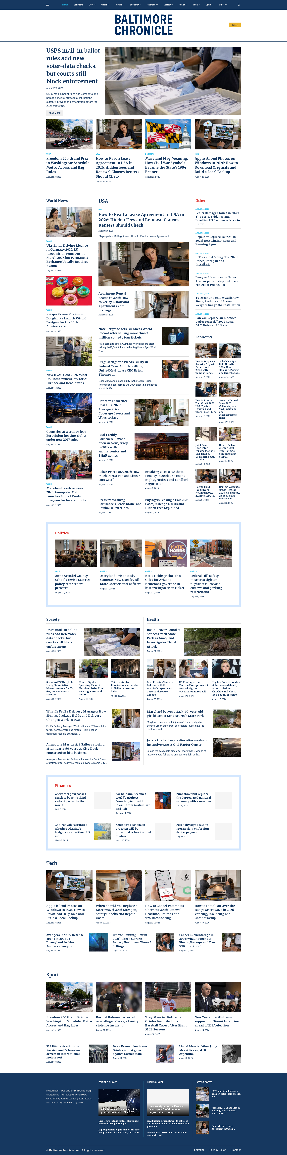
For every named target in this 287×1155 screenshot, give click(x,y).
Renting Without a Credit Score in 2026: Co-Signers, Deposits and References (229, 493)
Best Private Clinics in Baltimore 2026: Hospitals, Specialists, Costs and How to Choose (160, 688)
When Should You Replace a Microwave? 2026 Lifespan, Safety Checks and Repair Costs (116, 912)
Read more (55, 113)
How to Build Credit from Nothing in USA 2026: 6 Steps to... (205, 491)
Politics (118, 4)
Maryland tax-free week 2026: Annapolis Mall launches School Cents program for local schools (66, 494)
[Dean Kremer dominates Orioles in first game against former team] (165, 1054)
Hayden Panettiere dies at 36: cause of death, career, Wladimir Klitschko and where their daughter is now (226, 688)
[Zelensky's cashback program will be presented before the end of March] (163, 831)
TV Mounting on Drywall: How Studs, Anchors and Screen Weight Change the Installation (217, 301)
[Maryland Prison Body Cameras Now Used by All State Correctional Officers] (121, 565)
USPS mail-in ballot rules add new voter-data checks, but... (226, 1094)
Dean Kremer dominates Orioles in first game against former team (130, 1050)
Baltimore (78, 4)
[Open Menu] (47, 4)
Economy (134, 4)
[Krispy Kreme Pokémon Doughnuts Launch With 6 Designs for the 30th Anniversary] (69, 304)
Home (65, 4)
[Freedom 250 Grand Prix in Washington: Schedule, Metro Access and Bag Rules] (69, 149)
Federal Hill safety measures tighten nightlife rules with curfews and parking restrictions (206, 584)
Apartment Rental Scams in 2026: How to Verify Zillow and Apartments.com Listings (113, 302)
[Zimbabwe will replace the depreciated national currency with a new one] (223, 800)
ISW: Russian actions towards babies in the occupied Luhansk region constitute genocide (168, 1124)
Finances (151, 4)
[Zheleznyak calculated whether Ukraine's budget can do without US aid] (102, 831)
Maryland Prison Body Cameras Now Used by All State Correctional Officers (120, 580)
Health (182, 4)
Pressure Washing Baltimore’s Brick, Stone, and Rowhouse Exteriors (120, 504)
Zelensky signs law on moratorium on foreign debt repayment (192, 828)
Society (167, 4)
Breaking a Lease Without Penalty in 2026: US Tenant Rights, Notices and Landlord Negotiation (167, 477)
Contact (235, 25)
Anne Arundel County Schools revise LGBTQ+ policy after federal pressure (73, 582)
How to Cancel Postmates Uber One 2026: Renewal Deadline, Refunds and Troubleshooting (164, 912)
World (104, 4)
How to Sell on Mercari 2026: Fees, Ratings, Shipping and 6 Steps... (228, 451)
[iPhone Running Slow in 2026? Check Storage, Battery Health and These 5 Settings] (165, 942)
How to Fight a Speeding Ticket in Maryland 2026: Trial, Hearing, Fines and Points (91, 688)
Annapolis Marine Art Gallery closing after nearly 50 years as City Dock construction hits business (75, 749)
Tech (195, 4)
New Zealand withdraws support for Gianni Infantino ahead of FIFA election (217, 1021)
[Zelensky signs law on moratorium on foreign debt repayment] (223, 831)
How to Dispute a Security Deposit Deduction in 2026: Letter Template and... (205, 367)
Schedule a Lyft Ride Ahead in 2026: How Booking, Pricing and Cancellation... (229, 367)
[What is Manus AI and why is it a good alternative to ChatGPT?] (119, 1102)
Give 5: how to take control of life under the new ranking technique (119, 1122)
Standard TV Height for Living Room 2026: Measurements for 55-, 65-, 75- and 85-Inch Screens (60, 688)
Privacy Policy (217, 1150)
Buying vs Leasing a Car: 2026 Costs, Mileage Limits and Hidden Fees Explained (167, 504)
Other (221, 4)
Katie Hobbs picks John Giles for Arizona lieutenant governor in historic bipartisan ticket (164, 582)
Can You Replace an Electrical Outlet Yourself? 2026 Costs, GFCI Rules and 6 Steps (216, 321)
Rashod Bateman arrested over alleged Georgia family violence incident (117, 1021)
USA (91, 4)
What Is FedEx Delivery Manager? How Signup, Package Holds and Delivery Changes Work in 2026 (76, 716)
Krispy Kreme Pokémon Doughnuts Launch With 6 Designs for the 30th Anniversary (66, 320)
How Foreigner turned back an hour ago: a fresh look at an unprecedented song (166, 1109)
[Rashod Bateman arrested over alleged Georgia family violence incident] (119, 1007)
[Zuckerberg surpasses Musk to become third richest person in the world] (102, 800)
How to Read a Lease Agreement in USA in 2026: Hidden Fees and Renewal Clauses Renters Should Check (117, 167)
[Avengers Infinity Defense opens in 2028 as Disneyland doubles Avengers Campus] (98, 942)
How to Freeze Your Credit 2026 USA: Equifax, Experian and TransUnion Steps (206, 406)
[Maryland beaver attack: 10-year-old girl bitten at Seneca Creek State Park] (227, 719)
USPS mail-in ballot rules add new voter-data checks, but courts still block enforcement (73, 66)
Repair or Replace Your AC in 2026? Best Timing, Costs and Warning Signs (215, 240)
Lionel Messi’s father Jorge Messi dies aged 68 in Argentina (198, 1050)
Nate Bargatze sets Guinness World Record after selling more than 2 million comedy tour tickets (125, 333)
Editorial (199, 1150)
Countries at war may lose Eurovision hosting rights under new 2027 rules (66, 436)
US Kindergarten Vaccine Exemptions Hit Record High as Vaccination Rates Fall (193, 687)
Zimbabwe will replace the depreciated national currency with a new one (193, 797)
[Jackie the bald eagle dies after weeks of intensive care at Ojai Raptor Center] (227, 747)
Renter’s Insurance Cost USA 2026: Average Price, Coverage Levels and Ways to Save (114, 409)
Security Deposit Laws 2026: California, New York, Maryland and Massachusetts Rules (229, 409)
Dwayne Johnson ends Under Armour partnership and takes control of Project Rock (217, 281)
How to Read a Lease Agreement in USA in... (223, 1127)
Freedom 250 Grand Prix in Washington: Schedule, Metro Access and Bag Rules (69, 1021)
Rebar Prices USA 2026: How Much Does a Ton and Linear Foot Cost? (119, 476)
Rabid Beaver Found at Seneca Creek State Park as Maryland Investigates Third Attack (164, 638)
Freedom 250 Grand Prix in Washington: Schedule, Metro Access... (226, 1111)
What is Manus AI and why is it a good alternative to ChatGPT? (119, 1111)
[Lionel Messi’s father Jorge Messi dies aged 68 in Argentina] (231, 1054)
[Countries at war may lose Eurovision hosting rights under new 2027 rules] (69, 419)
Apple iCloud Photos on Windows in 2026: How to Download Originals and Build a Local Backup (65, 912)
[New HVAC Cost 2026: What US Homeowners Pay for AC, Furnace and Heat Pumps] (69, 363)
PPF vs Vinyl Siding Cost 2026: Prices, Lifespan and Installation (216, 260)
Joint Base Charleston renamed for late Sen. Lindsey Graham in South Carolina (205, 452)
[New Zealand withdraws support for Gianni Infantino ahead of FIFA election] (218, 1007)
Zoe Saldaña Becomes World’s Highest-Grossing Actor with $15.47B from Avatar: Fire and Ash (133, 801)
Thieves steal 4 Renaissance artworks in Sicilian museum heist (124, 687)
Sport (208, 4)
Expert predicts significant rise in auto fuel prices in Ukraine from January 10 (119, 1131)
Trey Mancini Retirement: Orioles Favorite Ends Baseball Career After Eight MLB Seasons (166, 1023)
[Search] (239, 5)
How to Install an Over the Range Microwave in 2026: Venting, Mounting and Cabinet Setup (215, 912)
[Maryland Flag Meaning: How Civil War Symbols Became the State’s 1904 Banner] (168, 149)
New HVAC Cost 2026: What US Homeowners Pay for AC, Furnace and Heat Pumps (67, 379)
